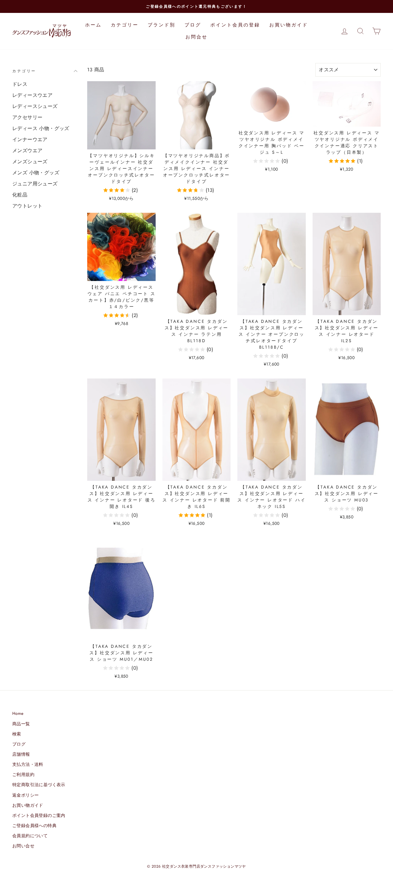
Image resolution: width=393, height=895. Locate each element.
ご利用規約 (23, 774)
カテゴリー (124, 25)
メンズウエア (27, 150)
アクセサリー (27, 117)
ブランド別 (161, 25)
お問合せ (196, 37)
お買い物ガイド (288, 25)
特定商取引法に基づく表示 (38, 785)
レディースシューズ (35, 106)
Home (18, 713)
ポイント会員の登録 (235, 25)
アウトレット (27, 205)
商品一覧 (21, 724)
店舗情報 (21, 754)
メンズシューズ (30, 161)
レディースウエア (32, 95)
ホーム (93, 25)
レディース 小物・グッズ (40, 128)
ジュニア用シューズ (35, 183)
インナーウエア (30, 139)
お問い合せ (23, 846)
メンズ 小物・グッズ (35, 172)
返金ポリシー (25, 795)
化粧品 (19, 194)
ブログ (193, 25)
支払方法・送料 (27, 764)
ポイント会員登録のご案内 (38, 815)
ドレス (19, 84)
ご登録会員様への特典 (34, 825)
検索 (16, 734)
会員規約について (30, 836)
